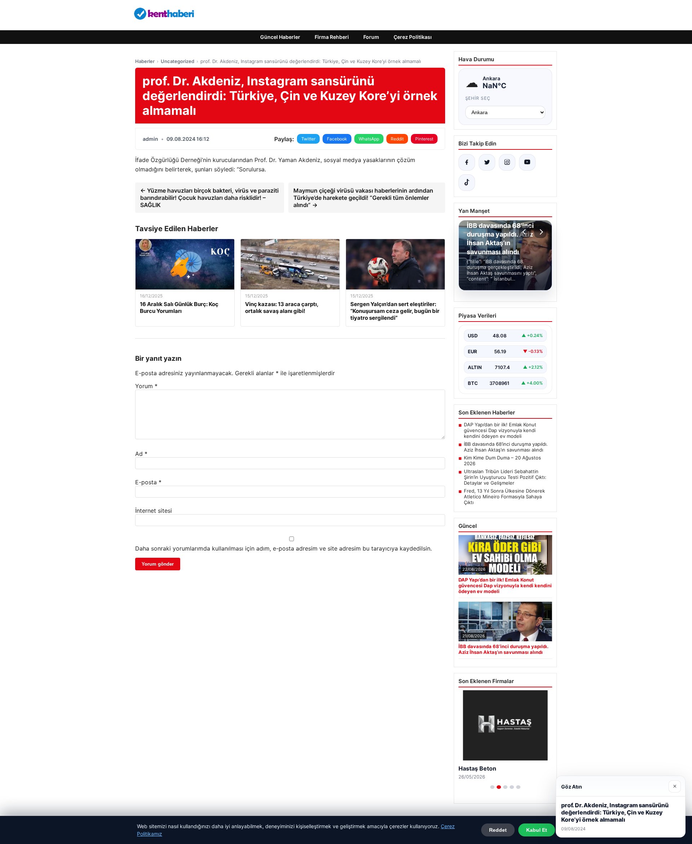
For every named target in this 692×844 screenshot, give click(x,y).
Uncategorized (177, 61)
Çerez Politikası (413, 37)
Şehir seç (478, 98)
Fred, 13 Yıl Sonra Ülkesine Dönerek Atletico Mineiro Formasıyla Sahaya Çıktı (504, 496)
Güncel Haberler (280, 37)
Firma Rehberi (332, 37)
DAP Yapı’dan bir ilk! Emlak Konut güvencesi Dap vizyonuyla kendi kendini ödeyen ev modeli (500, 430)
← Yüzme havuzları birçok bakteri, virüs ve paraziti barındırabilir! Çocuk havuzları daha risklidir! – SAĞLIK (209, 197)
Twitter (308, 139)
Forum (371, 37)
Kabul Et (536, 830)
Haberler (145, 61)
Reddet (498, 830)
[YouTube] (527, 162)
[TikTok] (466, 182)
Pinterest (424, 139)
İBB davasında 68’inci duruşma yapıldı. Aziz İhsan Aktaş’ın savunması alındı (506, 447)
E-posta (148, 482)
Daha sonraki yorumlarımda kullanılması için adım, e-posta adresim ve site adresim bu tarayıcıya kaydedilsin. (283, 548)
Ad (141, 453)
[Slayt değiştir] (492, 787)
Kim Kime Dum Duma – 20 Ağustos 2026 (502, 460)
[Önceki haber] (525, 232)
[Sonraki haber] (540, 232)
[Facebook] (466, 162)
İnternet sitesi (153, 510)
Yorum (146, 386)
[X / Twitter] (487, 162)
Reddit (397, 139)
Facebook (337, 139)
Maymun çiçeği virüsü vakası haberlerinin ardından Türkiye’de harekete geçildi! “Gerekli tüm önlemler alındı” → (363, 197)
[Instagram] (507, 162)
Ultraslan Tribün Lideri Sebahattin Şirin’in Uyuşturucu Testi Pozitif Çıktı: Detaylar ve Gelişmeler (505, 477)
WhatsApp (369, 139)
